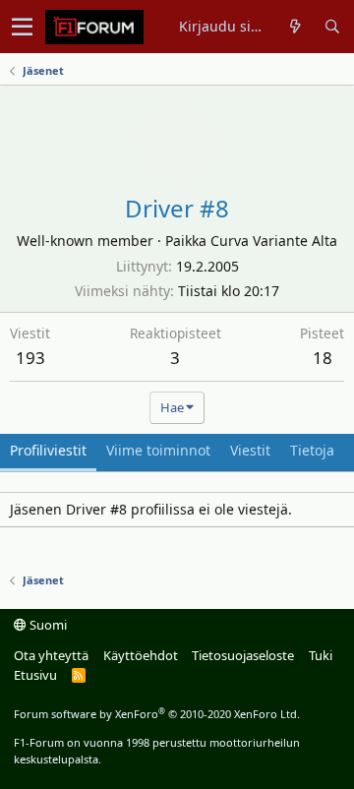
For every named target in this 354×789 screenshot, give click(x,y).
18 (322, 357)
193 (30, 357)
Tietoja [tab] (312, 450)
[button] (22, 26)
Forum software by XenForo (157, 713)
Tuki (320, 655)
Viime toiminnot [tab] (158, 450)
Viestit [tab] (250, 450)
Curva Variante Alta (273, 240)
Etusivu (35, 675)
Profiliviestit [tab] (48, 450)
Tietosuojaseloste (243, 655)
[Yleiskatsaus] (295, 26)
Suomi (47, 625)
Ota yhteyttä (51, 655)
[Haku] (332, 26)
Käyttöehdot (140, 655)
